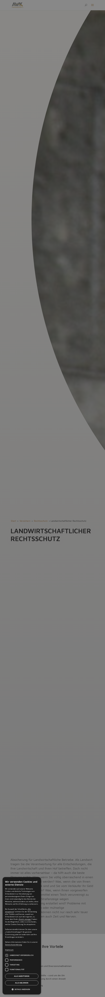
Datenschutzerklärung (13, 945)
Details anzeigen (25, 919)
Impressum (9, 950)
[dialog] (22, 935)
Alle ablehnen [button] (21, 983)
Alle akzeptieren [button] (21, 976)
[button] (21, 989)
